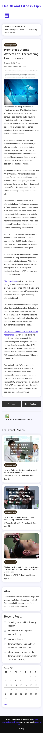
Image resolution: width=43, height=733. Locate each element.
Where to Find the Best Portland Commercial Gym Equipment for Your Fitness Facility (22, 656)
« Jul (5, 704)
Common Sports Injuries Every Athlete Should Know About (21, 646)
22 (31, 690)
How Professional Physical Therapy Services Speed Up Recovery (19, 518)
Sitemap (21, 729)
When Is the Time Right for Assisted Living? (19, 632)
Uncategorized (10, 45)
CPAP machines (10, 281)
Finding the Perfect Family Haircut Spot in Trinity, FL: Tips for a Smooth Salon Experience (21, 569)
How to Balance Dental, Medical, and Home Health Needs (20, 471)
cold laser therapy (15, 639)
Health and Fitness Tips (21, 6)
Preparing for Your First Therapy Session (21, 624)
